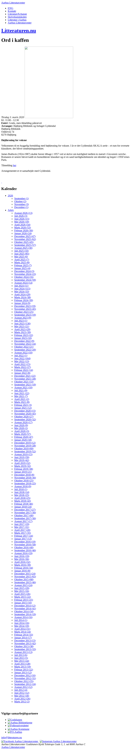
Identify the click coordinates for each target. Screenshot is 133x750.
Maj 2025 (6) (21, 256)
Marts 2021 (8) (22, 402)
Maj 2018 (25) (21, 495)
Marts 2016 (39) (22, 565)
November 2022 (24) (25, 344)
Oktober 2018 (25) (23, 480)
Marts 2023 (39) (22, 332)
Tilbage (7, 181)
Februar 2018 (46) (23, 503)
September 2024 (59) (25, 280)
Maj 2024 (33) (21, 291)
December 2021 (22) (25, 376)
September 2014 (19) (25, 614)
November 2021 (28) (25, 378)
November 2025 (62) (25, 239)
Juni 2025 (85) (21, 253)
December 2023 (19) (25, 306)
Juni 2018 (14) (21, 492)
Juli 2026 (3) (20, 216)
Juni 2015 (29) (21, 588)
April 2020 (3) (21, 431)
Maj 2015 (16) (21, 591)
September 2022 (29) (25, 349)
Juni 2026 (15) (21, 218)
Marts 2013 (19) (22, 666)
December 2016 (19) (25, 541)
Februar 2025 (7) (23, 265)
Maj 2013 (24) (21, 661)
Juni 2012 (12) (21, 693)
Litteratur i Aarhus (17, 19)
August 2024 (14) (23, 282)
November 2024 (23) (25, 274)
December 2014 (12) (25, 605)
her (14, 165)
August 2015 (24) (23, 585)
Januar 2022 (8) (22, 373)
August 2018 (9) (22, 486)
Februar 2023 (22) (23, 335)
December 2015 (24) (25, 573)
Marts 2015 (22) (22, 597)
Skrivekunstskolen (17, 17)
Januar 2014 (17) (23, 637)
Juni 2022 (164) (22, 358)
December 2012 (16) (25, 675)
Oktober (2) (20, 201)
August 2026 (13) (23, 213)
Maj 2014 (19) (21, 626)
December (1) (21, 207)
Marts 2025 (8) (22, 262)
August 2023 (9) (22, 317)
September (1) (21, 198)
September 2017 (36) (25, 518)
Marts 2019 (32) (22, 466)
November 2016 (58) (25, 544)
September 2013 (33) (25, 649)
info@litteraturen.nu (11, 737)
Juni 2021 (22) (21, 393)
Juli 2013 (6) (20, 655)
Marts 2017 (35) (22, 533)
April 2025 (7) (21, 259)
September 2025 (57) (25, 245)
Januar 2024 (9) (22, 303)
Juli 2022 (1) (20, 355)
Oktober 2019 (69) (23, 448)
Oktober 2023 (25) (23, 312)
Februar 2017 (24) (23, 535)
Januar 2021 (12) (23, 408)
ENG (10, 8)
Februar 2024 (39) (23, 300)
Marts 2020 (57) (22, 434)
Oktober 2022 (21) (23, 346)
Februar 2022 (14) (23, 370)
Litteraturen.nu (18, 30)
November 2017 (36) (25, 512)
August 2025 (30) (23, 248)
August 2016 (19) (23, 553)
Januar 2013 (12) (23, 672)
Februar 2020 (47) (23, 437)
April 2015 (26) (22, 594)
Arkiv (11, 210)
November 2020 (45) (25, 413)
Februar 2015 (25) (23, 599)
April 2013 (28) (22, 663)
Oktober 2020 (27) (23, 416)
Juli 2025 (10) (21, 250)
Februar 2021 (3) (23, 405)
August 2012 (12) (23, 687)
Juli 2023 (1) (20, 320)
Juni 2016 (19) (21, 556)
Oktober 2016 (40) (23, 547)
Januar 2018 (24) (23, 506)
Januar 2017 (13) (23, 538)
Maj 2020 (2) (21, 428)
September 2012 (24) (25, 684)
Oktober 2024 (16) (23, 277)
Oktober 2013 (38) (23, 646)
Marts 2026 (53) (22, 227)
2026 (10, 195)
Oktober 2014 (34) (23, 611)
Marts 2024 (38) (22, 297)
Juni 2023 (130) (22, 323)
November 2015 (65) (25, 576)
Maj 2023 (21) (21, 326)
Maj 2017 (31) (21, 527)
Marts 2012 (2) (22, 701)
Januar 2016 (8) (22, 570)
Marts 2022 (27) (22, 367)
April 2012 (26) (22, 698)
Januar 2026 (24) (23, 233)
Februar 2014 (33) (23, 634)
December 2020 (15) (25, 410)
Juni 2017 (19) (21, 524)
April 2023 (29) (22, 329)
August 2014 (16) (23, 617)
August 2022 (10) (23, 352)
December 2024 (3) (24, 271)
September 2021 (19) (25, 384)
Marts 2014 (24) (22, 631)
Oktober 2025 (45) (23, 242)
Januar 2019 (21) (23, 471)
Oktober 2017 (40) (23, 515)
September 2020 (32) (25, 419)
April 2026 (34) (22, 224)
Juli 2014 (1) (20, 620)
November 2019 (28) (25, 445)
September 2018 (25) (25, 483)
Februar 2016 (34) (23, 567)
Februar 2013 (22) (23, 669)
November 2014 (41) (25, 608)
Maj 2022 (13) (21, 361)
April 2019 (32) (22, 463)
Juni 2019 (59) (21, 457)
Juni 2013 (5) (21, 658)
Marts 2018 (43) (22, 501)
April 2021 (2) (21, 399)
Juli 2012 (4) (20, 690)
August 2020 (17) (23, 422)
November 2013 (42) (25, 643)
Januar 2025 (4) (22, 268)
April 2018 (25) (22, 498)
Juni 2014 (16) (21, 623)
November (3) (21, 204)
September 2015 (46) (25, 582)
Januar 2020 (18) (23, 439)
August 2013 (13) (23, 652)
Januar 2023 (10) (23, 338)
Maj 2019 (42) (21, 460)
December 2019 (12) (25, 442)
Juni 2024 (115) (22, 288)
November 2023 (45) (25, 309)
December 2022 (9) (24, 341)
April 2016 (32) (22, 562)
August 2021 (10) (23, 387)
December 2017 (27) (25, 509)
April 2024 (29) (22, 294)
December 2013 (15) (25, 640)
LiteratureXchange (17, 14)
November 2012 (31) (25, 678)
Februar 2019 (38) (23, 469)
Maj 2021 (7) (21, 396)
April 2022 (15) (22, 364)
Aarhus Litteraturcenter (13, 2)
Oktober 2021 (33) (23, 381)
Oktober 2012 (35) (23, 681)
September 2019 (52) (25, 451)
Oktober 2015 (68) (23, 579)
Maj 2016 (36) (21, 559)
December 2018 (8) (24, 474)
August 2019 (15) (23, 454)
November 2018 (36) (25, 477)
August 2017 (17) (23, 521)
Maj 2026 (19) (21, 221)
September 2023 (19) (25, 314)
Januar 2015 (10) (23, 602)
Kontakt (12, 11)
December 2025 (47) (25, 236)
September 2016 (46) (25, 550)
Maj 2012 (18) (21, 695)
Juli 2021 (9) (20, 390)
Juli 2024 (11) (21, 285)
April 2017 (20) (22, 530)
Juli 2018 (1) (20, 489)
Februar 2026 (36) (23, 230)
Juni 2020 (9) (21, 425)
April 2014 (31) (22, 629)
